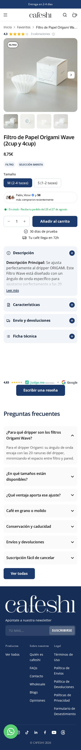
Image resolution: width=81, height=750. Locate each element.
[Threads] (63, 732)
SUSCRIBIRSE (62, 630)
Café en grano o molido (26, 510)
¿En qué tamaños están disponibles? (26, 476)
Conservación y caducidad (28, 526)
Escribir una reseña (40, 390)
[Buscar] (64, 14)
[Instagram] (18, 732)
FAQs (33, 668)
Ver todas (19, 573)
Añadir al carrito (55, 221)
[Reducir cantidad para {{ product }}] (8, 221)
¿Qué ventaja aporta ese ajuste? (33, 495)
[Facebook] (45, 732)
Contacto (36, 676)
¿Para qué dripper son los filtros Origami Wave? (33, 435)
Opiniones (37, 700)
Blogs (34, 692)
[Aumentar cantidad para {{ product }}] (24, 221)
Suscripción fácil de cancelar (30, 557)
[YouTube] (54, 732)
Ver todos (12, 654)
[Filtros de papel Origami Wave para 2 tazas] (61, 121)
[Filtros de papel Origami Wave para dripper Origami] (11, 121)
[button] (53, 34)
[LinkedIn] (36, 732)
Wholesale (37, 684)
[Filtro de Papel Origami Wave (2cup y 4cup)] (27, 121)
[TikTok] (27, 732)
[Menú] (5, 14)
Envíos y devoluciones (25, 541)
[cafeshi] (40, 15)
